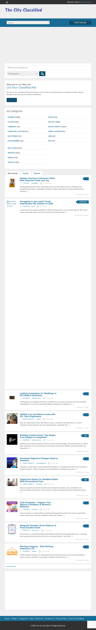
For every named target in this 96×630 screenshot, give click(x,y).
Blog (31, 619)
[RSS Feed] (7, 2)
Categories (23, 619)
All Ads (14, 619)
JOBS (50, 136)
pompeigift (35, 183)
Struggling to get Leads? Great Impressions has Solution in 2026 (36, 202)
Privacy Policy (61, 619)
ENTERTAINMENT (14, 141)
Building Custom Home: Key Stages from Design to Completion (38, 436)
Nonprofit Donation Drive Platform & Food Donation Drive (38, 526)
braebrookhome (36, 440)
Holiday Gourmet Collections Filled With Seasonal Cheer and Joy (37, 179)
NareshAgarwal (41, 463)
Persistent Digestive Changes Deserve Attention (39, 459)
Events (51, 117)
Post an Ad (80, 23)
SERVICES (26, 206)
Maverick (39, 484)
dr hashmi (35, 509)
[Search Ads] (42, 73)
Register (82, 2)
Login (88, 2)
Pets (50, 141)
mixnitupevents (36, 398)
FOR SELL (51, 122)
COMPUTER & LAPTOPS (16, 131)
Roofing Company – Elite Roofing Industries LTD (36, 547)
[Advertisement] (48, 44)
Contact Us (49, 619)
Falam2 (38, 419)
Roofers (34, 551)
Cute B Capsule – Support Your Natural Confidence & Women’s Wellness (35, 504)
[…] (27, 191)
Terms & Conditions (76, 619)
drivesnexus (35, 530)
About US (39, 619)
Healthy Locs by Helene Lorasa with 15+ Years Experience (37, 415)
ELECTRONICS (13, 136)
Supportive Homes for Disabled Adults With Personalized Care (39, 480)
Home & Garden (54, 131)
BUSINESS (26, 398)
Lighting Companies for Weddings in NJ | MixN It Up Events (38, 394)
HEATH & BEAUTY (54, 127)
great (33, 206)
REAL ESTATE (13, 148)
